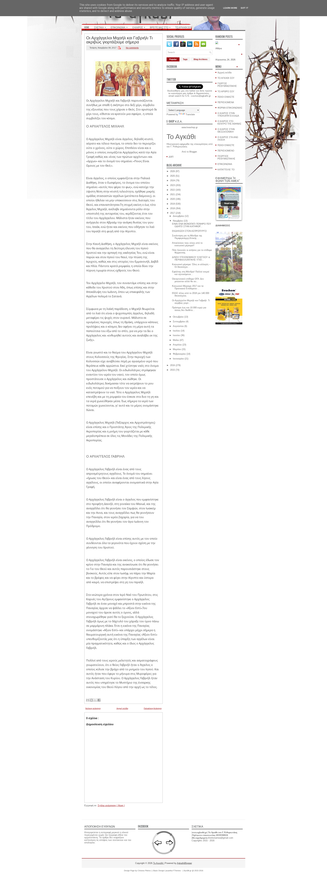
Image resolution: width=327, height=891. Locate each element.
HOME (86, 27)
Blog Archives (200, 59)
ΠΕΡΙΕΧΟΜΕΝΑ (225, 102)
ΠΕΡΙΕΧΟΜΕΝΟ (225, 150)
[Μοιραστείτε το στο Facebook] (99, 700)
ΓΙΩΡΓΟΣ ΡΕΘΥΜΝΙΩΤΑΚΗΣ (227, 84)
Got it (244, 8)
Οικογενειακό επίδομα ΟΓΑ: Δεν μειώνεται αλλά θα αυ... (188, 280)
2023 (172, 185)
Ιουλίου (176, 330)
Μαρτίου (177, 349)
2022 (172, 190)
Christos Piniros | (145, 871)
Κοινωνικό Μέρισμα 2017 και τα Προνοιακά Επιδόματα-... (188, 287)
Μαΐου (176, 340)
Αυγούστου (178, 326)
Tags (185, 59)
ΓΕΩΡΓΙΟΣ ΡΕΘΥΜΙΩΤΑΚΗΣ (226, 157)
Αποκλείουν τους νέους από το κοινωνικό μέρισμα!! (187, 244)
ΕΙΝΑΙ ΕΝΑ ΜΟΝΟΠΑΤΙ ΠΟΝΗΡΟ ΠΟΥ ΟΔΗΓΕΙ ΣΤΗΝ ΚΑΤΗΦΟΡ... (191, 225)
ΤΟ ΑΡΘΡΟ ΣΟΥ (225, 91)
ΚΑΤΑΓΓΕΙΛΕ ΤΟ (226, 169)
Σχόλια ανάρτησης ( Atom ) (111, 805)
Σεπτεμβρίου (179, 321)
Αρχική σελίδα (122, 708)
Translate (190, 114)
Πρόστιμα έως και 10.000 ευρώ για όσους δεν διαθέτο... (189, 308)
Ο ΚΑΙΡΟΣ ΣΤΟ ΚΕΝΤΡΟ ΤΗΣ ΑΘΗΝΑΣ (229, 122)
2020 (172, 199)
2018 (172, 208)
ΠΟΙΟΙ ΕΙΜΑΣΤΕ (225, 97)
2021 (172, 194)
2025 (172, 176)
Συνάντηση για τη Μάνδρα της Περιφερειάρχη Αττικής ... (187, 236)
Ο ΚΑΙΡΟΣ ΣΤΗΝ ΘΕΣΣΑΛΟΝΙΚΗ (226, 130)
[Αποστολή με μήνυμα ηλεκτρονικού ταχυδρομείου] (87, 700)
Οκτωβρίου (178, 316)
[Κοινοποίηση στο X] (95, 700)
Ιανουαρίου (178, 358)
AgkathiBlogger (184, 863)
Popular (173, 59)
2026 (172, 171)
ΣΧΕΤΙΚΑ (100, 27)
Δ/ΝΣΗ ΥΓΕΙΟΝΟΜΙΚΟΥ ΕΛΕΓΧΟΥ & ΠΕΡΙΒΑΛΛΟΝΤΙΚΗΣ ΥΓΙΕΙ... (191, 258)
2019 (172, 203)
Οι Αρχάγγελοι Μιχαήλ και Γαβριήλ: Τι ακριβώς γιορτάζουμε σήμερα (119, 39)
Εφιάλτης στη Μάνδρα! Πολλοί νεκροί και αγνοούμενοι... (190, 273)
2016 (172, 365)
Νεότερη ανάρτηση (93, 708)
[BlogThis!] (91, 700)
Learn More (230, 8)
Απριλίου (177, 344)
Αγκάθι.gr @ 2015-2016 (193, 871)
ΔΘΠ (171, 157)
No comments (132, 48)
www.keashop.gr (190, 127)
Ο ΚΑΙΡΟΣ (138, 27)
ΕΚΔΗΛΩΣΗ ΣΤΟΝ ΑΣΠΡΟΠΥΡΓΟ (189, 231)
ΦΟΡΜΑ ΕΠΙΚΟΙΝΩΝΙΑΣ (229, 108)
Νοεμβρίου (178, 221)
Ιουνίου (176, 335)
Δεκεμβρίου (178, 216)
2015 (172, 370)
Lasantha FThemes (173, 871)
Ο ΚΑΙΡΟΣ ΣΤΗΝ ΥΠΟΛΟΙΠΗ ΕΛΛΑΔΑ (228, 114)
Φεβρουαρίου (179, 354)
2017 (172, 213)
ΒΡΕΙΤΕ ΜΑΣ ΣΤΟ (160, 27)
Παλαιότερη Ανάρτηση (153, 708)
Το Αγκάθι (181, 136)
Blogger (193, 151)
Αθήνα (218, 48)
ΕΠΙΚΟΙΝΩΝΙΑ (119, 27)
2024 (172, 180)
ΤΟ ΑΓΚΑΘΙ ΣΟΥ (183, 27)
